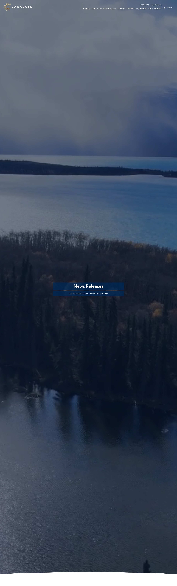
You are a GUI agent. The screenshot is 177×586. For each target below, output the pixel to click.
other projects (109, 9)
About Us (86, 9)
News (150, 9)
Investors (121, 9)
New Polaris (97, 9)
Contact (157, 9)
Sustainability (141, 9)
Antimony (130, 9)
